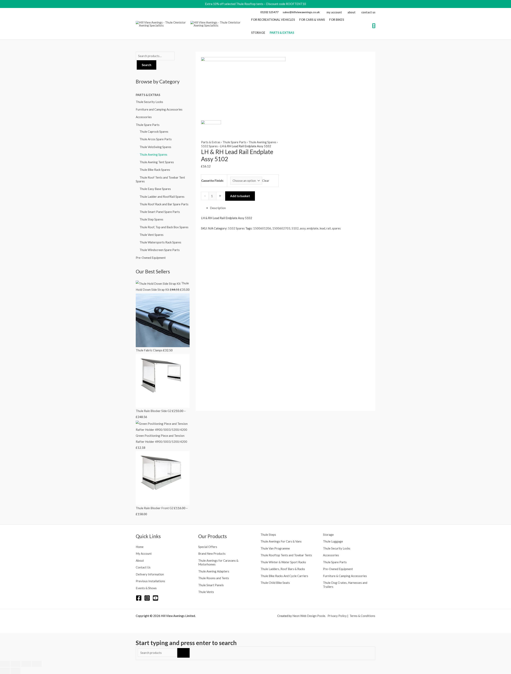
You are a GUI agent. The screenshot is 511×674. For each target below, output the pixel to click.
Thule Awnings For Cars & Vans (281, 541)
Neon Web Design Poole (308, 616)
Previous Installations (150, 581)
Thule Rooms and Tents (213, 578)
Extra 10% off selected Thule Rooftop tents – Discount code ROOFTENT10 (255, 4)
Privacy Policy (337, 616)
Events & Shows (146, 588)
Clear (265, 180)
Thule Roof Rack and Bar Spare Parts (164, 204)
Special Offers (207, 546)
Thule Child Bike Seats (275, 582)
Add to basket (240, 196)
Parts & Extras (148, 95)
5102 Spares (209, 146)
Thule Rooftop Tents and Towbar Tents (286, 555)
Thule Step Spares (151, 219)
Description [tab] (218, 208)
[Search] (183, 653)
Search (146, 65)
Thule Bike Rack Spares (155, 169)
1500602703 (281, 228)
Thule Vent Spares (151, 234)
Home (140, 546)
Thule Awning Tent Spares (157, 162)
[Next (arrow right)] (16, 671)
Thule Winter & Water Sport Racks (283, 562)
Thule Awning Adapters (213, 571)
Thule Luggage (333, 541)
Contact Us (143, 567)
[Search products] (157, 652)
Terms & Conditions (362, 616)
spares (336, 228)
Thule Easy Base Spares (155, 189)
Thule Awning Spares (153, 154)
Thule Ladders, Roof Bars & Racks (282, 569)
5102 (295, 228)
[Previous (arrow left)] (5, 671)
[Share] (26, 664)
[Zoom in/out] (5, 664)
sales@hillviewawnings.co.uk (301, 12)
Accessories (144, 117)
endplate (312, 228)
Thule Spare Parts (147, 124)
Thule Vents (206, 592)
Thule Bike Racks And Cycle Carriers (284, 576)
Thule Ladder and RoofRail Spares (162, 196)
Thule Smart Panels (211, 585)
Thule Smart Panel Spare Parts (160, 211)
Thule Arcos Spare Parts (156, 139)
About (140, 560)
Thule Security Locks (149, 102)
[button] (296, 19)
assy (303, 228)
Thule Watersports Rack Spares (160, 242)
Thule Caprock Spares (154, 131)
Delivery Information (150, 574)
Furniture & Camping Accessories (345, 576)
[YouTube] (155, 598)
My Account (144, 553)
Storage (328, 534)
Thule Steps (268, 534)
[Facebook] (139, 598)
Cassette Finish (212, 180)
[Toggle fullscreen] (16, 664)
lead (322, 228)
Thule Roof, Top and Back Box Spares (164, 227)
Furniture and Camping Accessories (159, 109)
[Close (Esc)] (37, 664)
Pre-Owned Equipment (151, 257)
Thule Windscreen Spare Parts (160, 250)
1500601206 (262, 228)
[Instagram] (147, 598)
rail (328, 228)
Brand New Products (212, 553)
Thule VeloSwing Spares (155, 147)
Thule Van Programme (275, 548)
